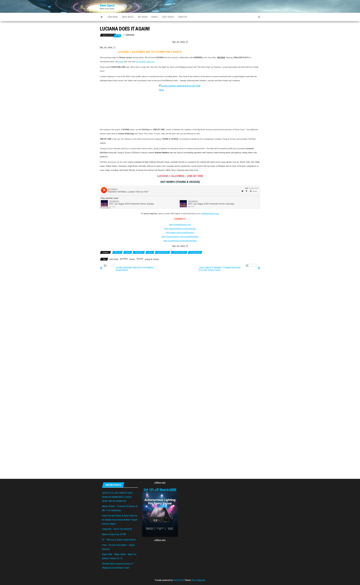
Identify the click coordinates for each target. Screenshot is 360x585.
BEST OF (117, 252)
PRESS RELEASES (179, 252)
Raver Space (107, 5)
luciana (139, 258)
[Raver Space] (101, 17)
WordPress (178, 580)
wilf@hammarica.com (210, 214)
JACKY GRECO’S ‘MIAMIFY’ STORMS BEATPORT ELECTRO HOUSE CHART (219, 269)
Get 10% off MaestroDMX (160, 490)
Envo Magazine (198, 580)
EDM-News (130, 35)
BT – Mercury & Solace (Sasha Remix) (119, 539)
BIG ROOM (142, 17)
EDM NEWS (113, 17)
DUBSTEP (182, 17)
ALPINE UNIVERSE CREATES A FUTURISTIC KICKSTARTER (134, 269)
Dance (128, 252)
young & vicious (152, 259)
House (150, 252)
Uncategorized (195, 252)
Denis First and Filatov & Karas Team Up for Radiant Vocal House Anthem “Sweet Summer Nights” (120, 519)
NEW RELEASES (162, 252)
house (132, 259)
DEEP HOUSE (168, 17)
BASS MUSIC (128, 17)
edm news (113, 259)
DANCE (154, 17)
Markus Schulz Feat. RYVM (114, 534)
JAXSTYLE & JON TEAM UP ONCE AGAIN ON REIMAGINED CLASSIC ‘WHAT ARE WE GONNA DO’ (117, 497)
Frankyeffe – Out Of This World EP (117, 529)
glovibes (124, 258)
